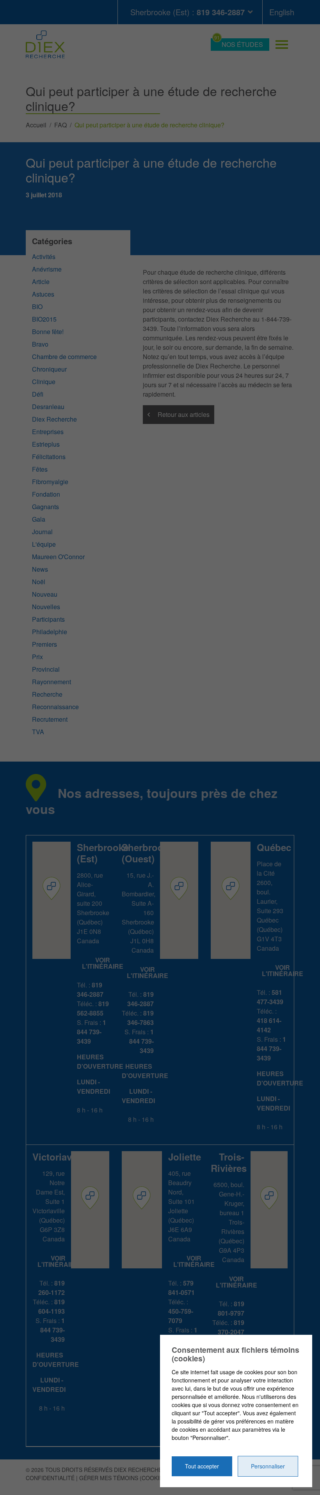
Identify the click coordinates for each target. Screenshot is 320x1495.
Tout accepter (202, 1466)
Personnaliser (268, 1466)
